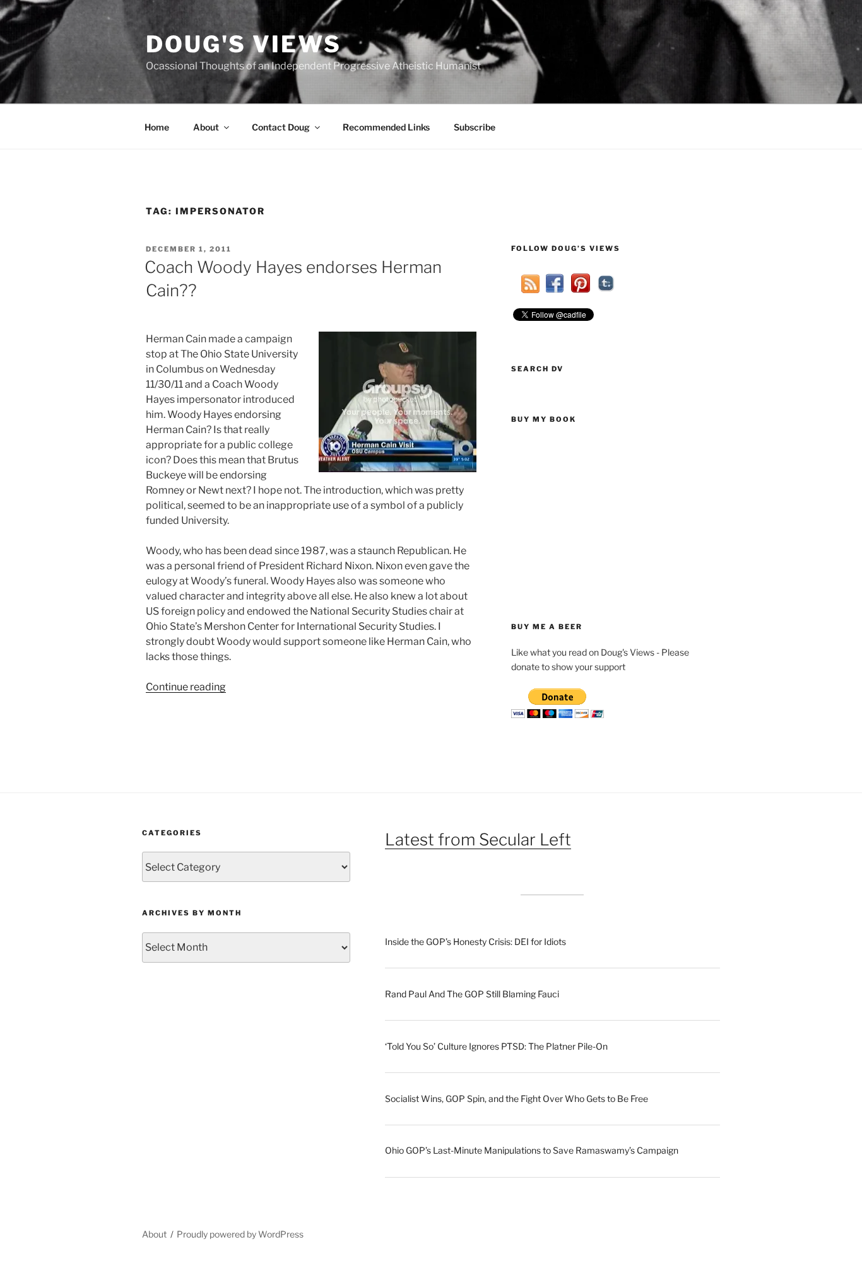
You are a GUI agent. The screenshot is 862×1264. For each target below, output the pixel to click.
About (206, 127)
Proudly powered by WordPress (240, 1234)
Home (157, 127)
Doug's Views (243, 44)
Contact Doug (281, 127)
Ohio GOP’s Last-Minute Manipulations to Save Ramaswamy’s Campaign (531, 1150)
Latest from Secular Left (478, 839)
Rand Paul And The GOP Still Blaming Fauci (472, 994)
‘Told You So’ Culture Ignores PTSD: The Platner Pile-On (496, 1046)
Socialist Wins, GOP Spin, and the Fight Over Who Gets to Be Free (516, 1098)
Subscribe (474, 127)
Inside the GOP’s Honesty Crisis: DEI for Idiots (475, 941)
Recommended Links (386, 127)
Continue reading (186, 687)
